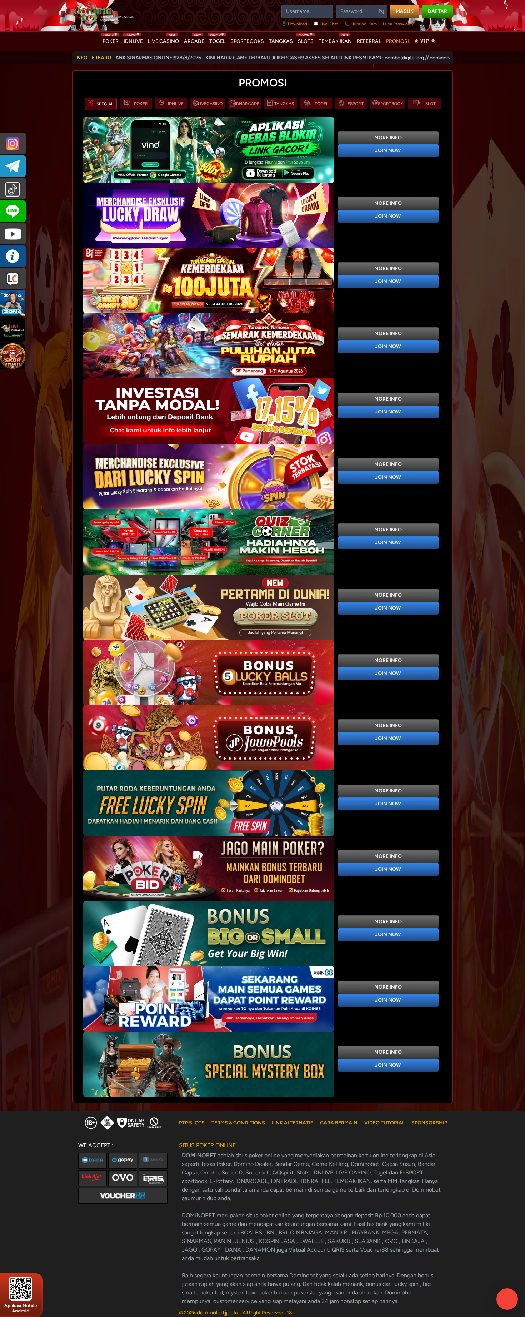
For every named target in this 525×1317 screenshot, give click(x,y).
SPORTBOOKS (247, 41)
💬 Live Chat (325, 23)
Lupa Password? (398, 23)
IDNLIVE (133, 39)
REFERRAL (369, 41)
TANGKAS (281, 41)
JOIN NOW (388, 151)
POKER (110, 39)
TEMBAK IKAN (335, 39)
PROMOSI (397, 41)
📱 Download (294, 23)
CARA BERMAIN (339, 1123)
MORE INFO (388, 138)
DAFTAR (437, 11)
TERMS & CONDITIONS (238, 1123)
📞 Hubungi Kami (361, 23)
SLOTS (306, 39)
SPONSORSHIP (429, 1123)
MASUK (405, 11)
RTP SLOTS (192, 1123)
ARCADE (194, 39)
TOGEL (217, 39)
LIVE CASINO (163, 39)
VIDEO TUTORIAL (384, 1123)
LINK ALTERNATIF (292, 1123)
